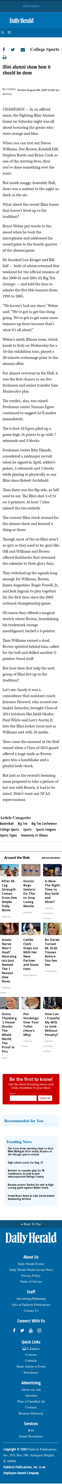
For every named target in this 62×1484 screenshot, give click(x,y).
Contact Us (31, 1310)
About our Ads (31, 1389)
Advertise (31, 1395)
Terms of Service (31, 1281)
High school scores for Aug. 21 (25, 1162)
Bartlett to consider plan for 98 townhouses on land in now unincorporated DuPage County (26, 1173)
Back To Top (32, 1224)
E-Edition (33, 1348)
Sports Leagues (46, 829)
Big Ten (22, 823)
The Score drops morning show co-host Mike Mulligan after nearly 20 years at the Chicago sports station (30, 1151)
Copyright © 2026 (15, 1449)
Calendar (31, 1360)
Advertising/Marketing (31, 1298)
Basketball (7, 823)
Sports (27, 829)
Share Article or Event (31, 1366)
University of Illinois (34, 835)
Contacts (31, 1407)
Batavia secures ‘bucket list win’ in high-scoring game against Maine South (31, 1186)
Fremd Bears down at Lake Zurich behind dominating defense (31, 1197)
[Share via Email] (25, 49)
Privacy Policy (31, 1275)
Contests (31, 1354)
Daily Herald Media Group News (31, 1269)
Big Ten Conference (44, 823)
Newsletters (31, 1372)
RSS (31, 1430)
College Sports (44, 49)
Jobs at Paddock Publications (31, 1304)
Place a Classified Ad (31, 1401)
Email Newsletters (31, 1436)
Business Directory (31, 1413)
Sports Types (8, 835)
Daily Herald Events (31, 1263)
